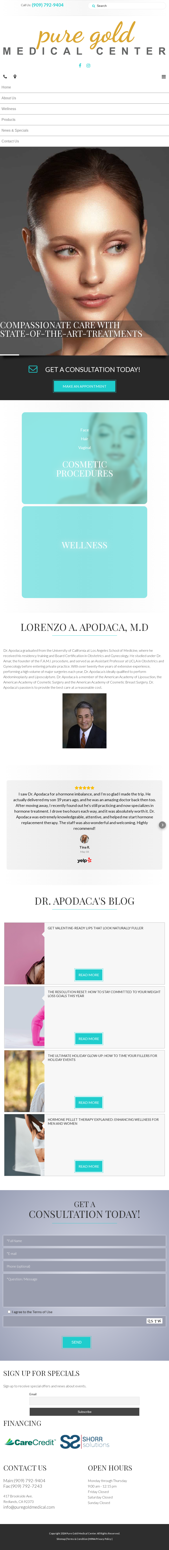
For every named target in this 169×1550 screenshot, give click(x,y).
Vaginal (84, 447)
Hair (84, 438)
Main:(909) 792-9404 (24, 1480)
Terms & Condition (78, 1538)
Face (84, 429)
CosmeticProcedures (84, 468)
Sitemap (62, 1538)
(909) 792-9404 (48, 4)
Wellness (9, 109)
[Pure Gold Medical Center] (84, 37)
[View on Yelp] (84, 839)
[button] (6, 824)
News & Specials (15, 130)
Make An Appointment (85, 386)
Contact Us (10, 141)
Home (6, 87)
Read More (89, 975)
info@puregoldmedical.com (29, 1507)
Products (8, 119)
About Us (9, 98)
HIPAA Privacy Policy (100, 1538)
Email (33, 1394)
